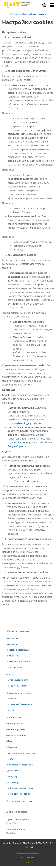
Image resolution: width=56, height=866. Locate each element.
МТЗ (12, 710)
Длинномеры (14, 770)
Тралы (10, 758)
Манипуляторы (15, 723)
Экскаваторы (13, 782)
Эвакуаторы (13, 776)
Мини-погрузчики (16, 729)
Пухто (10, 741)
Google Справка (16, 446)
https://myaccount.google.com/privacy (29, 442)
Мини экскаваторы (16, 735)
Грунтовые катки (18, 685)
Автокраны (12, 643)
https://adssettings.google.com (25, 423)
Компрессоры (14, 717)
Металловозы (16, 667)
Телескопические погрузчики (21, 752)
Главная (15, 14)
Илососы (14, 698)
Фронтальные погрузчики (20, 764)
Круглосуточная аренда (17, 819)
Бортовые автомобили (18, 649)
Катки (10, 674)
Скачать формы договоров (28, 853)
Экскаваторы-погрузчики (19, 801)
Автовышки (13, 638)
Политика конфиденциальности (28, 862)
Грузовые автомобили (18, 661)
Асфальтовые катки (19, 679)
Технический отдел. (15, 828)
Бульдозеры (13, 655)
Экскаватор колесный (20, 793)
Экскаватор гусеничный (22, 787)
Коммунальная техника (19, 693)
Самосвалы (12, 747)
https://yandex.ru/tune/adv (22, 481)
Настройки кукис (28, 857)
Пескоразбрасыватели (21, 704)
